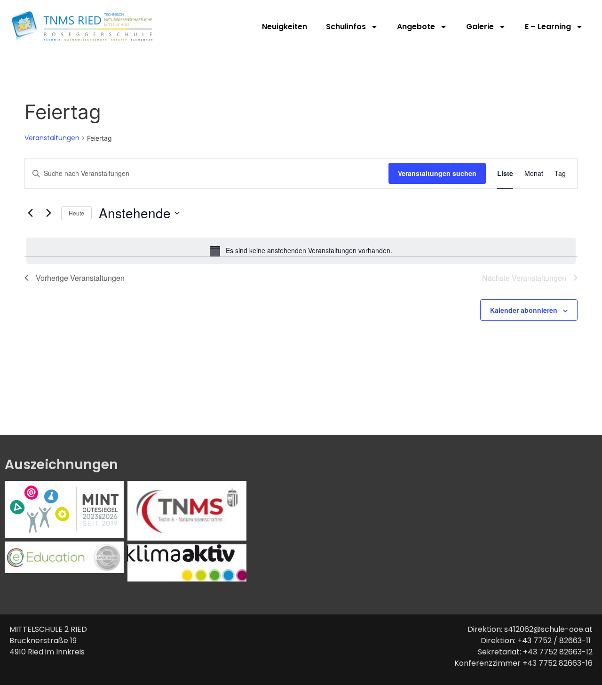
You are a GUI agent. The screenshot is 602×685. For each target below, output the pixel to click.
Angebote (416, 26)
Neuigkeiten (284, 26)
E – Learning (548, 26)
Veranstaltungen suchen (437, 173)
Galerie (480, 26)
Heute (76, 213)
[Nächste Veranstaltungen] (48, 213)
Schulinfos (346, 26)
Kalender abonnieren (523, 310)
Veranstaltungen (51, 138)
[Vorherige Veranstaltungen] (30, 213)
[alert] (301, 251)
